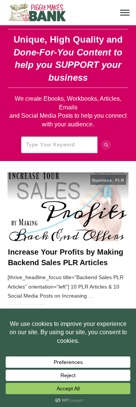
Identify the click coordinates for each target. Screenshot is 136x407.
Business (102, 180)
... (90, 296)
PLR (119, 180)
